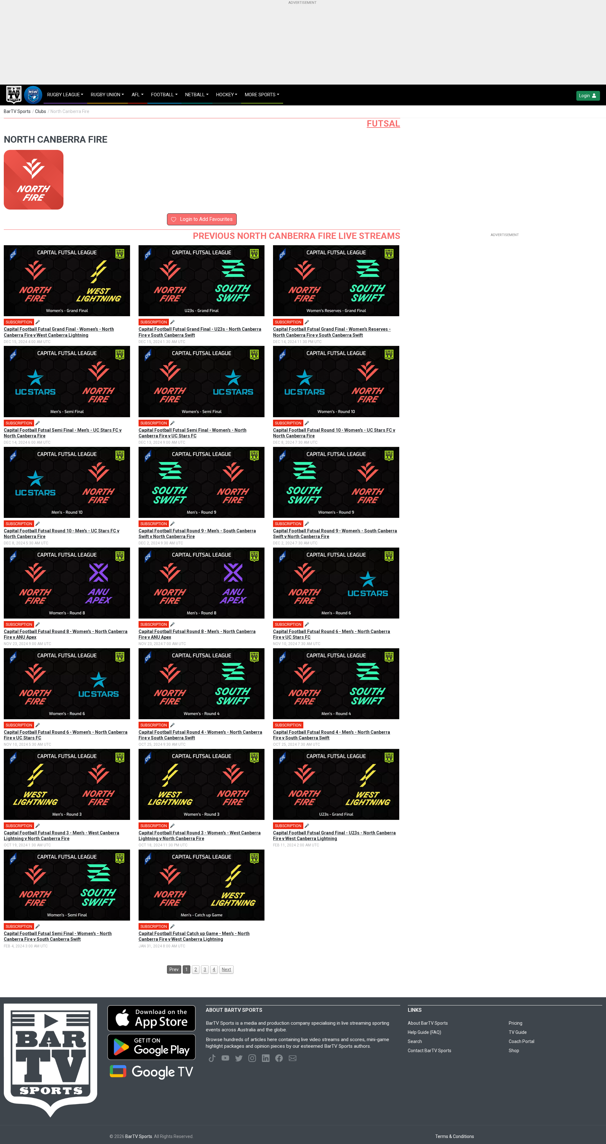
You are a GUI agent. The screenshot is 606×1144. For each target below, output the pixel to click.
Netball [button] (195, 95)
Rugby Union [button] (105, 95)
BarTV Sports (17, 111)
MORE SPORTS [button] (260, 95)
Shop (514, 1050)
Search (415, 1041)
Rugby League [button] (63, 95)
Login (585, 95)
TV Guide (518, 1032)
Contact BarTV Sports (429, 1050)
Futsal (383, 123)
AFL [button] (136, 95)
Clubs (40, 111)
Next (226, 969)
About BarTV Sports (428, 1023)
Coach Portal (521, 1041)
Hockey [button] (225, 95)
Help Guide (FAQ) (424, 1032)
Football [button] (162, 95)
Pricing (515, 1023)
